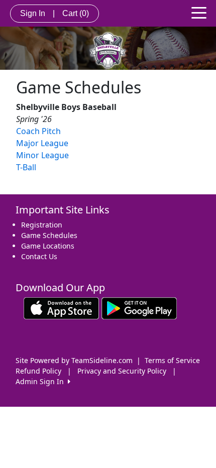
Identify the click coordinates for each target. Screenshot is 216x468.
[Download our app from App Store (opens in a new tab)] (61, 307)
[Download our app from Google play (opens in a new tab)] (139, 307)
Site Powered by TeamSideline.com (74, 360)
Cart (75, 13)
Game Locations (47, 246)
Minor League (42, 155)
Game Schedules (49, 235)
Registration (41, 224)
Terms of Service (172, 360)
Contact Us (39, 256)
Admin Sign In (42, 381)
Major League (42, 143)
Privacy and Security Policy (121, 371)
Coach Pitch (38, 131)
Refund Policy (38, 371)
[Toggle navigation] (198, 12)
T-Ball (26, 167)
